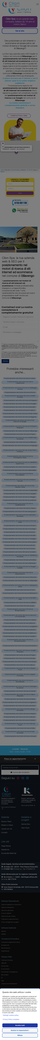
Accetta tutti (20, 1025)
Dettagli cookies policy (11, 1015)
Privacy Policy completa (11, 1019)
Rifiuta (20, 1035)
